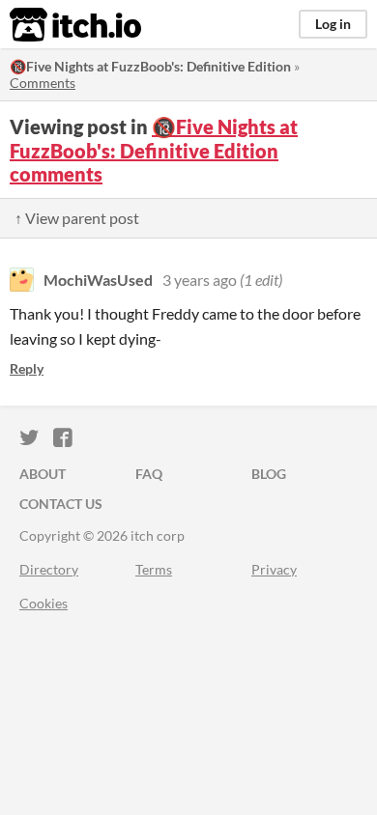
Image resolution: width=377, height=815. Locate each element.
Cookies (43, 603)
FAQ (148, 473)
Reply (27, 368)
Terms (153, 569)
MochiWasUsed (98, 279)
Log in (333, 23)
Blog (268, 473)
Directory (48, 569)
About (42, 473)
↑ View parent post (76, 218)
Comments (42, 82)
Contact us (60, 503)
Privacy (274, 569)
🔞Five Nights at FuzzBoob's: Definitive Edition (150, 66)
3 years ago (199, 279)
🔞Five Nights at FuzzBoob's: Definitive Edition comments (154, 150)
